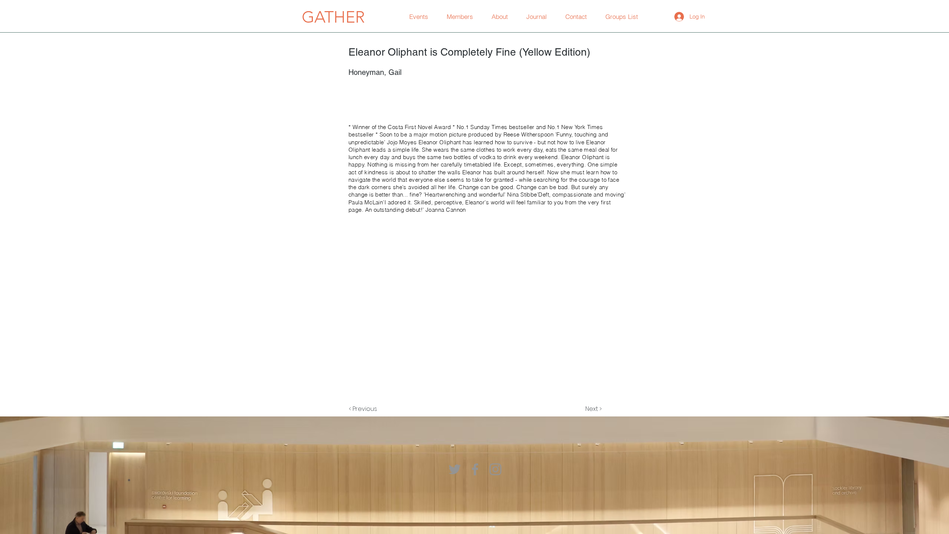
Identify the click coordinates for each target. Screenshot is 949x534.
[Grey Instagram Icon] (495, 469)
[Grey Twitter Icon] (455, 469)
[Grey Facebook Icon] (475, 469)
